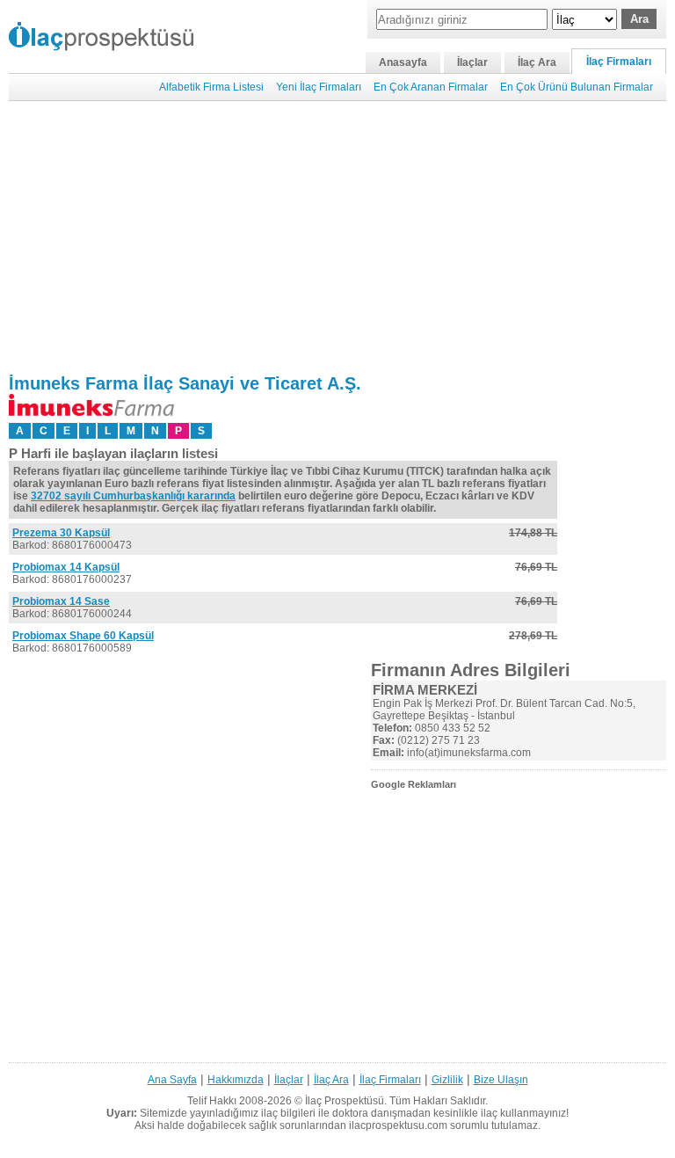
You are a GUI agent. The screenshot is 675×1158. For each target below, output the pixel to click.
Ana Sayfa (172, 1080)
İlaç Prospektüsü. (346, 1101)
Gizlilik (447, 1080)
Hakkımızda (235, 1080)
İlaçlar (472, 62)
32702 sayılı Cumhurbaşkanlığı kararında (133, 496)
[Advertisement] (337, 237)
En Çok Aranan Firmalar (431, 87)
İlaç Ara (537, 62)
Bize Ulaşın (501, 1080)
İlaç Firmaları (618, 61)
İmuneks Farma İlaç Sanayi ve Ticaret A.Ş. (185, 383)
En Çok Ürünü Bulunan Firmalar (576, 87)
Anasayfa (403, 62)
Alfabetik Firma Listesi (211, 87)
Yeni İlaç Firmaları (318, 87)
